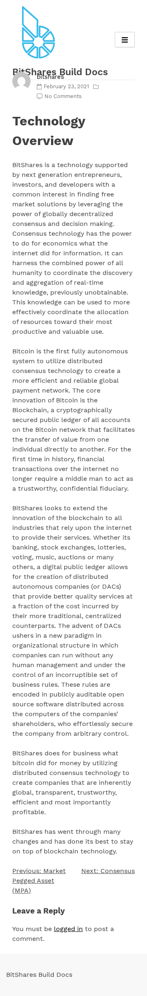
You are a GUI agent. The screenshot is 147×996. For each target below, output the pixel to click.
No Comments (63, 96)
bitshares (50, 76)
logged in (68, 929)
